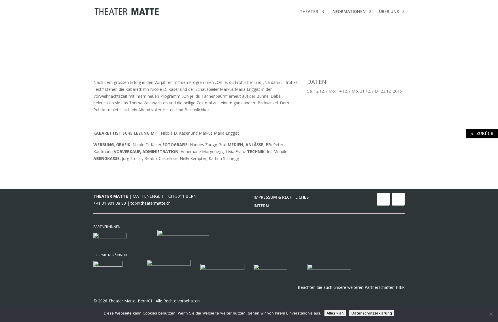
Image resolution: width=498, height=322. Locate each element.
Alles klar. (335, 313)
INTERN (261, 206)
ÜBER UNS (389, 12)
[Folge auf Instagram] (398, 199)
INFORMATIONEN (348, 12)
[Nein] (491, 314)
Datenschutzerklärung (371, 313)
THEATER (309, 12)
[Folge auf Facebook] (383, 199)
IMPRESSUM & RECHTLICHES (281, 197)
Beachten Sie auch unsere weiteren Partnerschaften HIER (351, 287)
